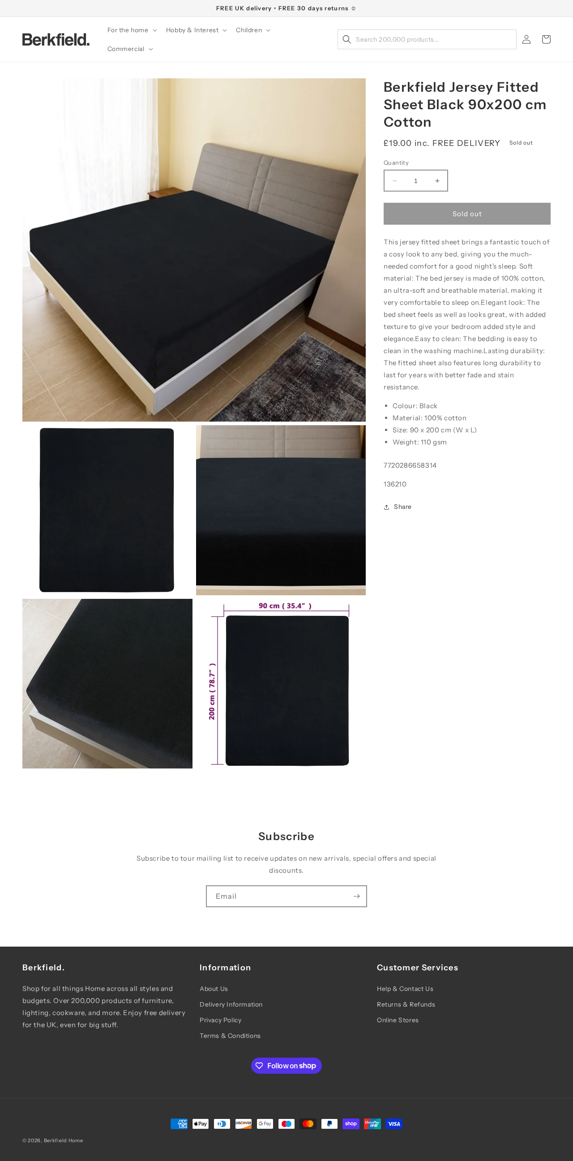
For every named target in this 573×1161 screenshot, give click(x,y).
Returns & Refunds (406, 1004)
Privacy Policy (220, 1020)
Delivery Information (231, 1004)
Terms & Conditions (230, 1036)
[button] (131, 30)
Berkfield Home (63, 1140)
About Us (214, 989)
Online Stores (398, 1020)
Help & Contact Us (405, 989)
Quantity (396, 162)
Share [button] (403, 507)
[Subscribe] (356, 896)
